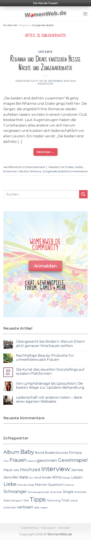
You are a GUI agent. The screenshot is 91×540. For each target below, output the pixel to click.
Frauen (18, 460)
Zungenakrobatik (54, 171)
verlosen (25, 507)
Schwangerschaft (38, 492)
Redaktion (45, 83)
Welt (37, 507)
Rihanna (35, 171)
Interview (55, 469)
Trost (65, 500)
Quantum (56, 485)
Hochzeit (30, 469)
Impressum (49, 527)
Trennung (54, 500)
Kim (31, 477)
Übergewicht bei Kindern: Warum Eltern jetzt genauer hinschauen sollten (50, 344)
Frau (5, 461)
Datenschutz (30, 527)
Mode (31, 484)
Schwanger (15, 491)
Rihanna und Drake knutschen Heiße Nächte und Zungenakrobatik (45, 63)
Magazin (24, 25)
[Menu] (85, 13)
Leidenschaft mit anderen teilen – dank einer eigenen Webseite (49, 399)
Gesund (32, 461)
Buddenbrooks (56, 453)
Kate (23, 477)
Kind (37, 477)
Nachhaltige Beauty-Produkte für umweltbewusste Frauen (45, 358)
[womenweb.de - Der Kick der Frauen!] (45, 14)
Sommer (80, 492)
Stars (7, 500)
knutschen (10, 171)
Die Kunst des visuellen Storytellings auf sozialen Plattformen (50, 371)
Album (11, 452)
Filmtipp (75, 453)
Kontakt (64, 527)
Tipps (38, 499)
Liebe (10, 484)
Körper (66, 477)
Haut (7, 470)
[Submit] (83, 194)
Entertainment (45, 52)
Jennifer (11, 477)
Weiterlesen (46, 151)
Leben (77, 477)
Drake (69, 167)
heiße (79, 167)
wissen (44, 507)
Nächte (24, 171)
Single (68, 492)
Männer (41, 485)
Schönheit (56, 492)
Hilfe (16, 470)
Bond (39, 453)
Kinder (47, 477)
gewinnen (47, 460)
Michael (22, 484)
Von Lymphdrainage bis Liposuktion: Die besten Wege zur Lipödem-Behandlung (50, 385)
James (77, 470)
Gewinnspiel (73, 460)
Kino (57, 477)
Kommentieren (77, 171)
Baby (27, 451)
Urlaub (74, 500)
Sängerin (16, 500)
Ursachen (9, 507)
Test (26, 500)
